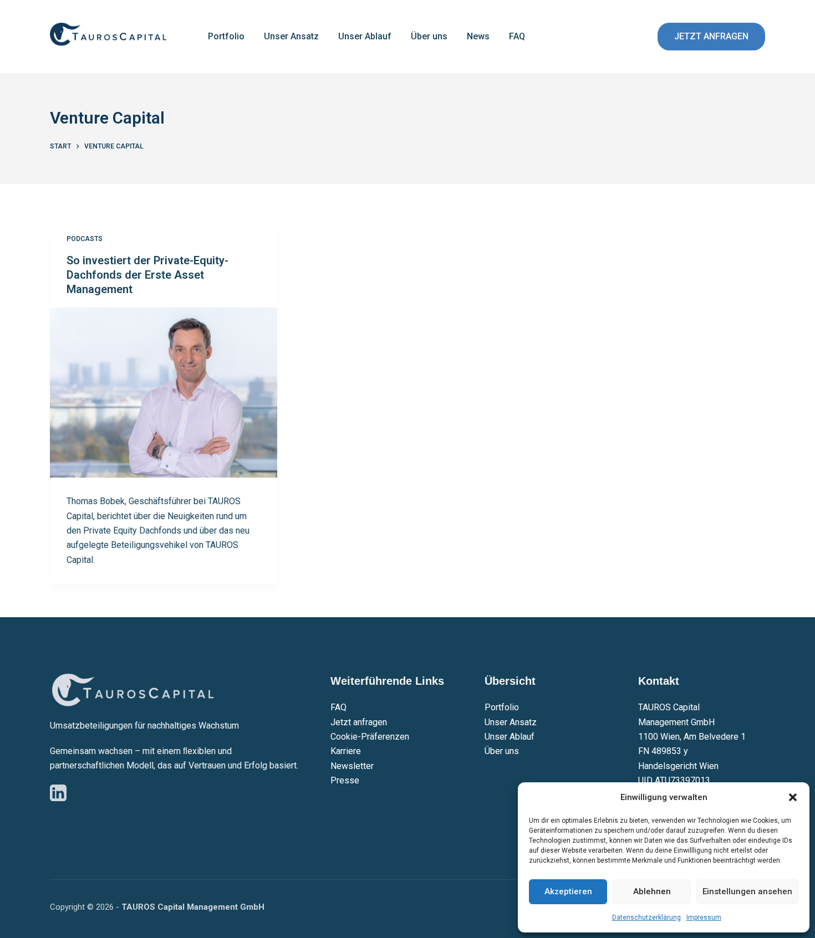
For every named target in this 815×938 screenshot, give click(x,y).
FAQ (517, 36)
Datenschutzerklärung (646, 917)
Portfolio (226, 36)
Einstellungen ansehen (747, 891)
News (478, 36)
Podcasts (85, 239)
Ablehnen (652, 891)
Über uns (429, 36)
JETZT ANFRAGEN (711, 36)
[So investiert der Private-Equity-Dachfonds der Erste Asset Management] (163, 392)
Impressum (703, 917)
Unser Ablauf (364, 36)
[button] (792, 797)
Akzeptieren (568, 891)
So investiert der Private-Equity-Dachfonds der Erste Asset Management (147, 275)
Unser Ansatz (291, 36)
